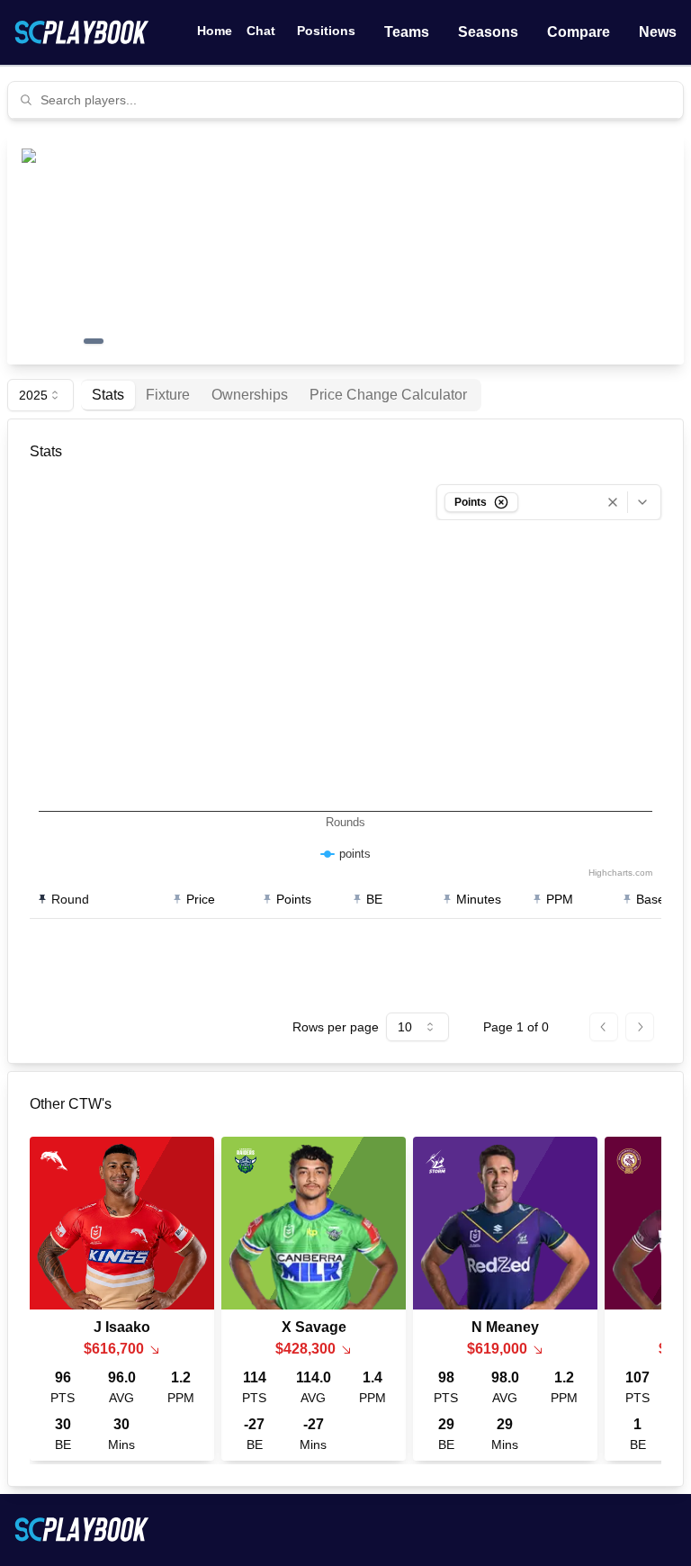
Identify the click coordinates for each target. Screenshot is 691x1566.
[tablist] (281, 395)
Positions (326, 30)
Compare (578, 32)
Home (214, 30)
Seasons (488, 32)
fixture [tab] (168, 394)
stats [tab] (108, 394)
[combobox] (356, 100)
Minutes (478, 899)
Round (70, 899)
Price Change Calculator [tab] (388, 394)
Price (200, 899)
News (658, 32)
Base (650, 899)
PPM (559, 899)
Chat (261, 30)
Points (293, 899)
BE (374, 899)
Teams (406, 32)
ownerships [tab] (249, 394)
